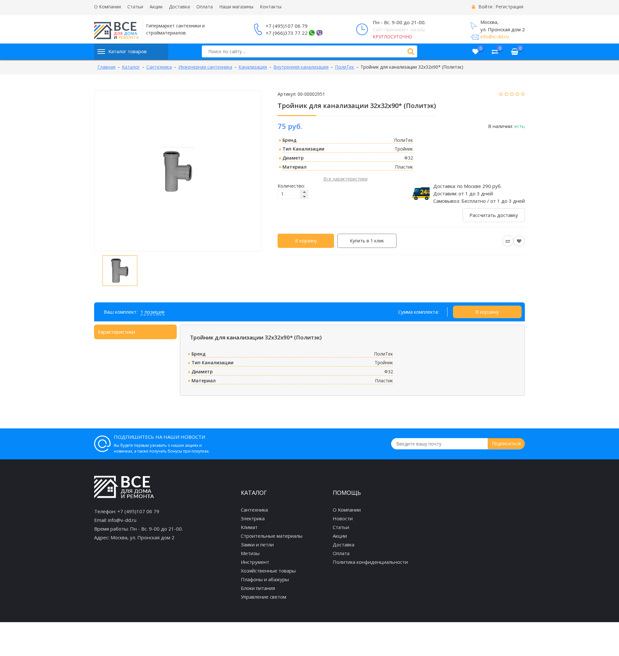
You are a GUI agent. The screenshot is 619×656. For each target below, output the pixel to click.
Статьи (135, 7)
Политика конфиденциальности (370, 562)
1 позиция (152, 311)
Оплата (204, 7)
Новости (343, 518)
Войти (485, 7)
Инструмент (255, 562)
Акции (156, 7)
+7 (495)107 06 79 (287, 26)
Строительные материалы (271, 536)
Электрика (253, 518)
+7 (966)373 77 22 (287, 33)
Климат (249, 527)
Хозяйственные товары (268, 570)
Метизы (250, 553)
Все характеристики (345, 179)
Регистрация (509, 7)
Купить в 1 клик (367, 241)
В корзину (306, 241)
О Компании (107, 7)
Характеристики (116, 331)
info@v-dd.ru (494, 36)
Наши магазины (236, 7)
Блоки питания (258, 588)
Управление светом (263, 596)
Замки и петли (257, 544)
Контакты (270, 7)
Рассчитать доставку (493, 215)
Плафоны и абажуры (265, 579)
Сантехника (254, 509)
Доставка (179, 7)
